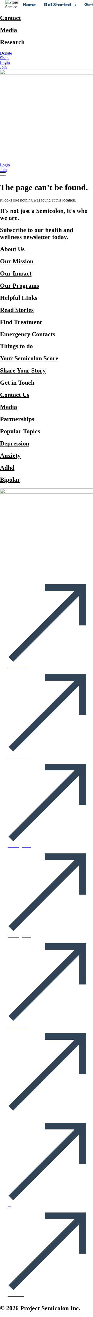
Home (29, 5)
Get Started (57, 5)
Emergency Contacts (27, 334)
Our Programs (19, 285)
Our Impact (16, 273)
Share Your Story (23, 370)
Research (12, 42)
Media (8, 30)
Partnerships (17, 419)
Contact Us (14, 394)
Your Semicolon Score (29, 358)
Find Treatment (21, 322)
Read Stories (17, 310)
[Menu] (3, 174)
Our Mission (16, 261)
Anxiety (10, 455)
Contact (10, 17)
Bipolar (10, 479)
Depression (14, 443)
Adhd (7, 467)
